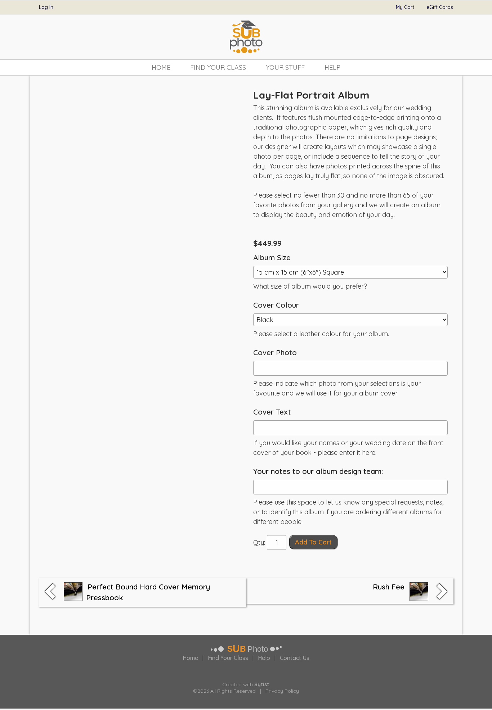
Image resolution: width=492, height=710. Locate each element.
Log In (46, 7)
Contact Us (294, 657)
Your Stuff (285, 67)
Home (161, 67)
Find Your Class (218, 67)
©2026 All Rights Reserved (224, 691)
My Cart (406, 7)
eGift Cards (439, 7)
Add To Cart (313, 542)
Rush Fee (388, 586)
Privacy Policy (282, 691)
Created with (245, 684)
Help (332, 67)
